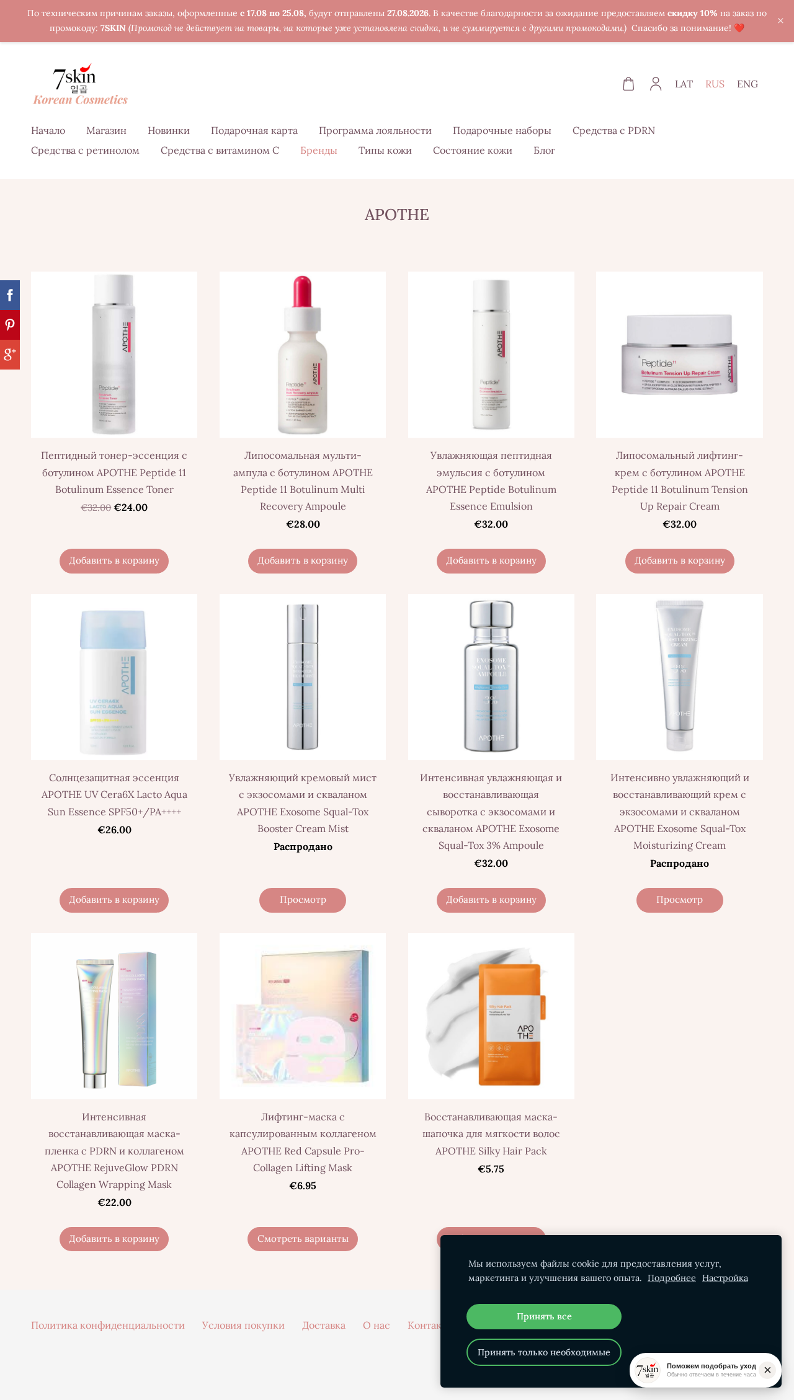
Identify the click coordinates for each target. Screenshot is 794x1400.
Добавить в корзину (114, 560)
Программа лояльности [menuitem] (375, 130)
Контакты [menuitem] (431, 1325)
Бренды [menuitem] (318, 150)
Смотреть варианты (303, 1238)
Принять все (544, 1316)
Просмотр (303, 899)
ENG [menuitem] (747, 84)
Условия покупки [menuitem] (243, 1325)
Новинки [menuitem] (169, 130)
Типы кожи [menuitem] (385, 150)
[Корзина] (628, 84)
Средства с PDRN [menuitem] (614, 130)
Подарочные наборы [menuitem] (502, 130)
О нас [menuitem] (376, 1325)
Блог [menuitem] (544, 150)
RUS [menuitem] (715, 84)
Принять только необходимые (544, 1352)
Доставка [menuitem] (324, 1325)
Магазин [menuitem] (106, 130)
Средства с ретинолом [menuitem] (85, 150)
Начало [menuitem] (48, 130)
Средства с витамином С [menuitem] (220, 150)
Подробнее (672, 1277)
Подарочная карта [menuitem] (254, 130)
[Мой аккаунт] (656, 84)
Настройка (725, 1277)
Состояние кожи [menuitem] (472, 150)
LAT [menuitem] (684, 84)
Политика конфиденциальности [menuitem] (108, 1325)
